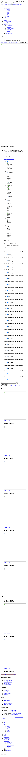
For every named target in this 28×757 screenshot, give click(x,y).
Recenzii (6, 692)
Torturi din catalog (8, 682)
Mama (16, 385)
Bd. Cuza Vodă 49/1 (14, 714)
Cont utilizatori (7, 704)
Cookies (5, 701)
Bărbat (8, 727)
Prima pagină (4, 42)
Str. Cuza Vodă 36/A (16, 713)
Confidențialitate (7, 700)
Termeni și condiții (8, 703)
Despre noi (6, 690)
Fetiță (8, 730)
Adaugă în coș (4, 384)
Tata (8, 733)
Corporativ (6, 737)
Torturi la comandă (8, 680)
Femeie (16, 42)
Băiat (8, 728)
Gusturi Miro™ (7, 684)
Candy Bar (6, 683)
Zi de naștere (11, 42)
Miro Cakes (6, 741)
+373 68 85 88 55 (12, 710)
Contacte (6, 694)
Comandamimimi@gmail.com (14, 711)
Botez (5, 735)
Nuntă (5, 734)
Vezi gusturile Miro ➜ (9, 159)
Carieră (8, 747)
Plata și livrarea (7, 693)
